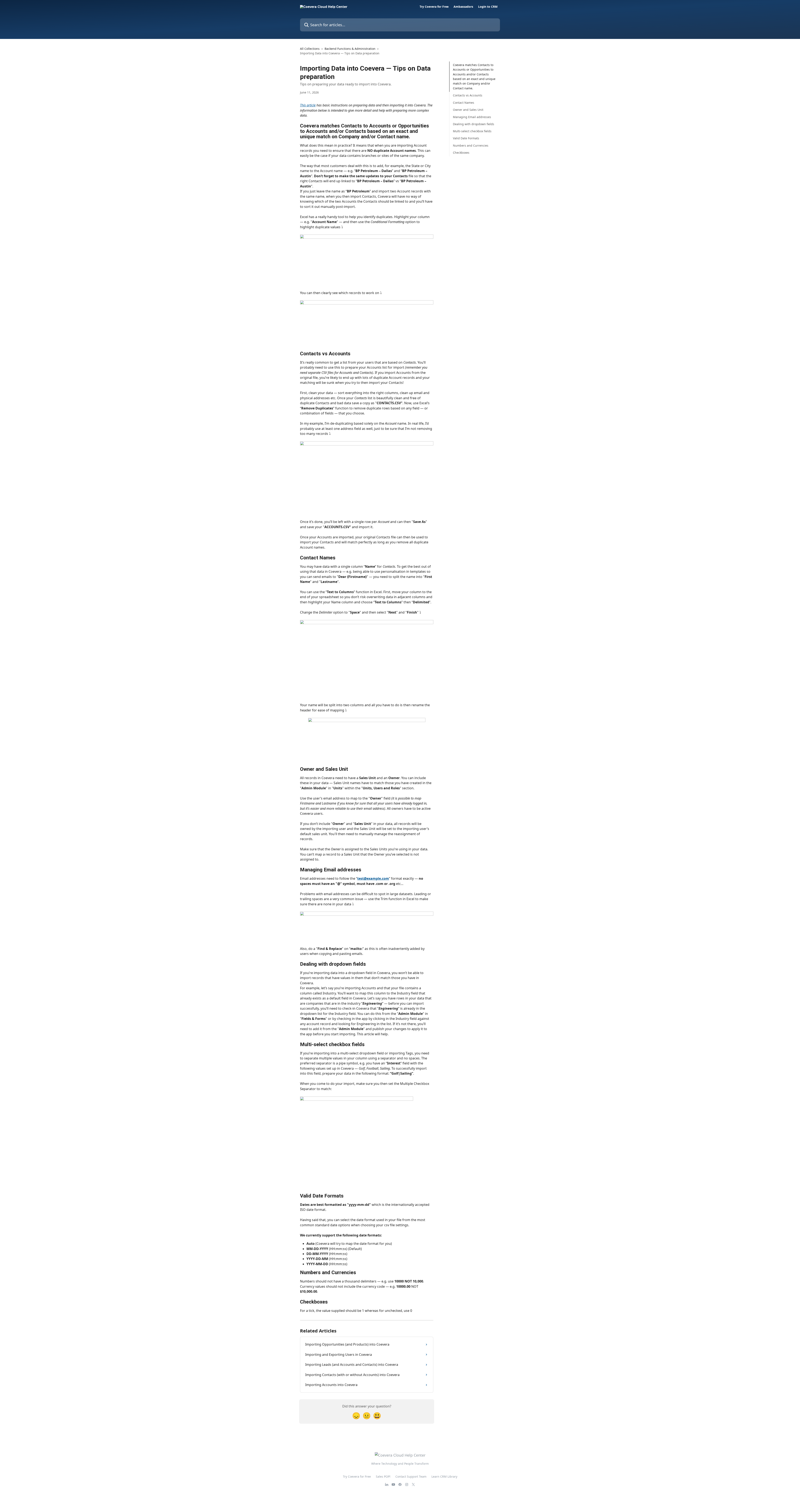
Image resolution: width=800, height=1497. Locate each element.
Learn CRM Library (444, 1476)
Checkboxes (461, 153)
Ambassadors (463, 6)
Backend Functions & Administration (350, 49)
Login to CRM (488, 6)
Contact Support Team (410, 1476)
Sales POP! (383, 1476)
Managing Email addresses (472, 117)
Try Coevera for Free (434, 6)
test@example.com (373, 878)
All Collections (310, 49)
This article (308, 105)
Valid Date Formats (466, 138)
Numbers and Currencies (470, 145)
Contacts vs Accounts (467, 95)
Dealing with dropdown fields (473, 124)
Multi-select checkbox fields (472, 131)
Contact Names (463, 103)
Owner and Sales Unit (468, 110)
